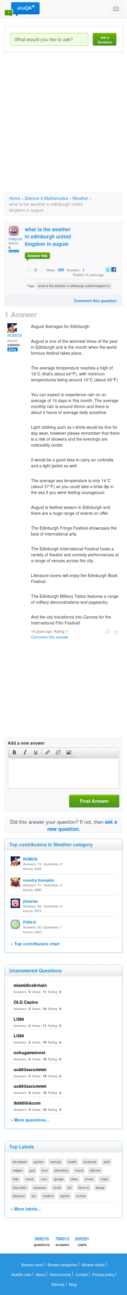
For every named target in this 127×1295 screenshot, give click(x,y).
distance (19, 1195)
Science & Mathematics (46, 198)
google (59, 1178)
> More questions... (30, 1120)
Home (14, 198)
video (74, 1178)
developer (20, 1161)
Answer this (37, 255)
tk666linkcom (27, 1103)
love (45, 1170)
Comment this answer (49, 637)
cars (44, 1178)
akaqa (100, 1187)
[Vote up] (29, 269)
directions (61, 1170)
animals (55, 1161)
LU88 (19, 1019)
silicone (95, 1170)
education (20, 1187)
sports (64, 1195)
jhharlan (30, 901)
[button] (14, 752)
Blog (72, 1284)
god (32, 1170)
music (29, 1178)
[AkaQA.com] (22, 8)
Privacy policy (103, 1274)
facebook (90, 1161)
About (40, 1274)
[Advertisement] (63, 127)
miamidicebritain (30, 985)
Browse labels (93, 1264)
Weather (80, 198)
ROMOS (14, 335)
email (57, 1187)
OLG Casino (26, 1002)
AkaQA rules (21, 1274)
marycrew (17, 238)
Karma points (60, 1274)
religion (18, 1170)
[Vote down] (41, 269)
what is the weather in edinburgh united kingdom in (74, 285)
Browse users (32, 1264)
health (72, 1161)
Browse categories (62, 1264)
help (16, 1178)
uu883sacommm (30, 1069)
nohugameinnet (29, 1052)
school (81, 1195)
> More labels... (26, 1209)
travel (79, 1170)
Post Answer (94, 800)
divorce (83, 1187)
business (39, 1187)
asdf (106, 1161)
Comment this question (95, 300)
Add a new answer (26, 743)
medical (48, 1195)
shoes (89, 1178)
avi (34, 1195)
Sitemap (58, 1284)
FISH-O (29, 922)
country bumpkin (38, 880)
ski (69, 1187)
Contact (81, 1274)
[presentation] (14, 753)
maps (104, 1178)
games (38, 1161)
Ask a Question (104, 39)
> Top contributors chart (35, 944)
